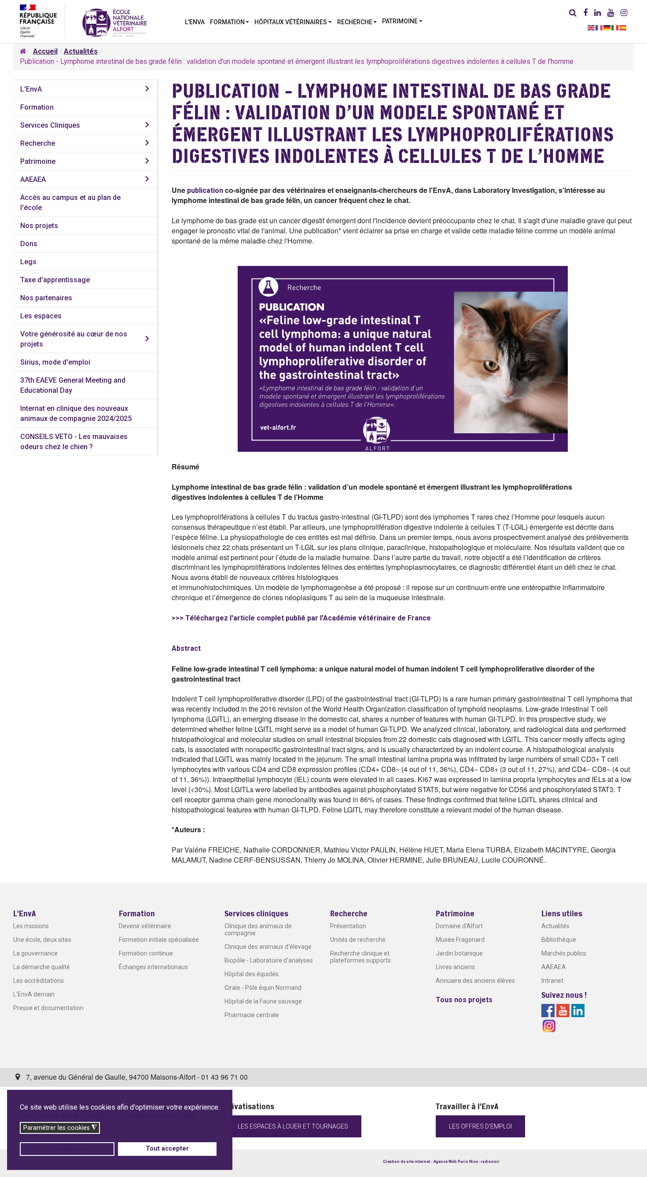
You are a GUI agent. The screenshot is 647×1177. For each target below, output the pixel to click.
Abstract (186, 648)
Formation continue (146, 953)
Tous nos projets (464, 1000)
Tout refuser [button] (67, 1148)
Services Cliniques (50, 125)
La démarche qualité (41, 966)
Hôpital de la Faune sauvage (263, 1001)
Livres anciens (455, 966)
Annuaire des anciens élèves (475, 980)
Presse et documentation (48, 1007)
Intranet (552, 980)
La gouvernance (35, 953)
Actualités (555, 926)
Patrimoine (37, 161)
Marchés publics (563, 953)
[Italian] (615, 27)
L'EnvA (31, 89)
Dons (28, 244)
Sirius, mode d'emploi (55, 362)
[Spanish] (623, 27)
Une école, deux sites (42, 939)
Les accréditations (38, 980)
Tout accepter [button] (167, 1148)
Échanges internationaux (153, 966)
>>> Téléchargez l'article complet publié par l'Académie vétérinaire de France (301, 618)
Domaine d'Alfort (459, 926)
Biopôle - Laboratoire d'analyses (268, 960)
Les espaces (41, 316)
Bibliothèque (558, 939)
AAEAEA (33, 179)
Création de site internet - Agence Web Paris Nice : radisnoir (441, 1161)
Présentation (348, 926)
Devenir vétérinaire (145, 926)
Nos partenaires (46, 298)
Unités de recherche (358, 939)
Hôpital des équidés (251, 974)
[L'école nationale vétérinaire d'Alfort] (114, 22)
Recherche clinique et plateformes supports (360, 957)
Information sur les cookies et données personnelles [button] (109, 1115)
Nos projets (39, 225)
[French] (599, 27)
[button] (229, 21)
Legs (28, 262)
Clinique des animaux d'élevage (268, 946)
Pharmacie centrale (251, 1014)
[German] (607, 27)
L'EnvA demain (34, 994)
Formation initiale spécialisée (159, 939)
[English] (592, 27)
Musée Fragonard (460, 939)
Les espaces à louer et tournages (293, 1126)
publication (205, 190)
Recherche (37, 143)
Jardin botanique (459, 953)
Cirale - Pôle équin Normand (262, 987)
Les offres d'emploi (480, 1126)
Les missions (31, 926)
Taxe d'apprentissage (55, 280)
